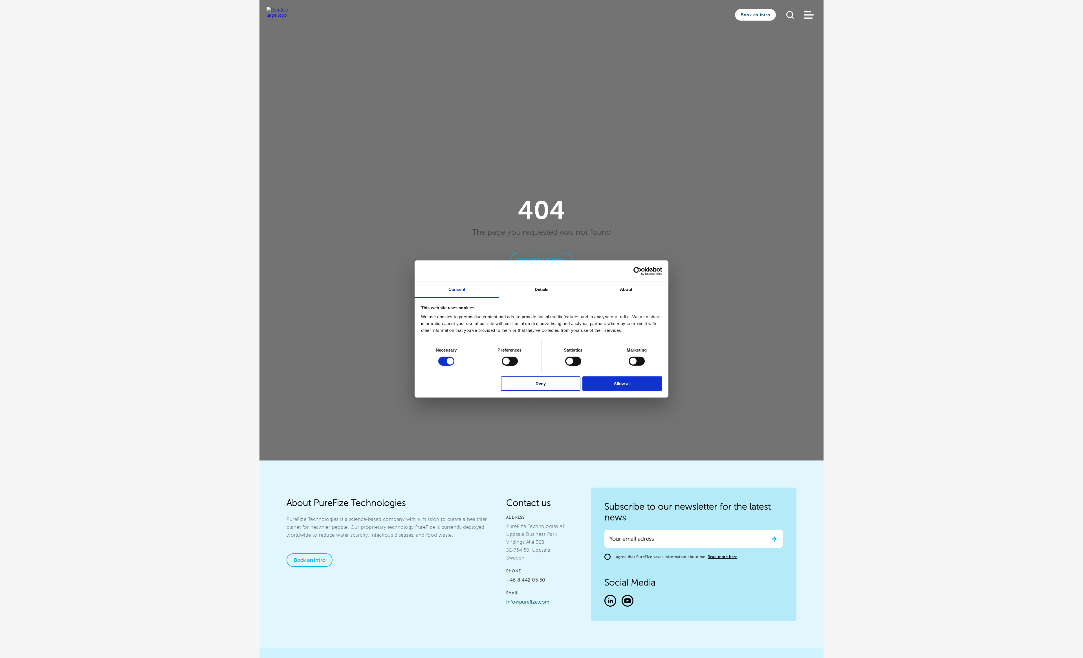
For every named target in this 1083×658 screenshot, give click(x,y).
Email (512, 593)
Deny (541, 383)
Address (515, 517)
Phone (513, 571)
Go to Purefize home (541, 259)
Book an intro (755, 14)
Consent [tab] (456, 289)
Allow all (622, 383)
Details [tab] (542, 289)
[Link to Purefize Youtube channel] (627, 601)
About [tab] (626, 289)
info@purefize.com (528, 602)
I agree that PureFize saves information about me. (675, 557)
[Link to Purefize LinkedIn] (610, 601)
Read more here (722, 557)
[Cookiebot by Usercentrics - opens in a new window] (637, 271)
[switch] (510, 361)
